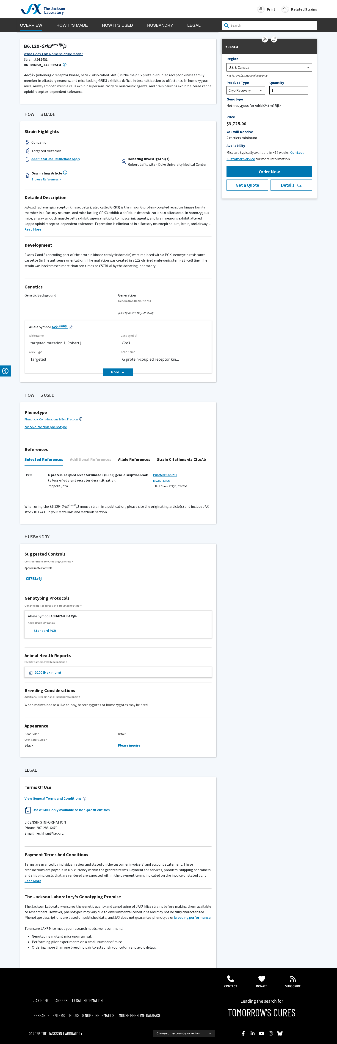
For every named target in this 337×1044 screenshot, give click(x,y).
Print (271, 9)
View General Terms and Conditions (53, 798)
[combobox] (184, 1033)
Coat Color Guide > (36, 739)
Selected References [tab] (44, 459)
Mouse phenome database (140, 1015)
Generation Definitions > (135, 301)
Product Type (238, 82)
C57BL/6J (34, 578)
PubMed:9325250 (165, 475)
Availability (236, 145)
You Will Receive (240, 131)
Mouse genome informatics (91, 1015)
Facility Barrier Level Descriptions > (46, 662)
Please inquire (129, 745)
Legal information (87, 1000)
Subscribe (293, 986)
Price (231, 116)
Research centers (49, 1015)
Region (232, 58)
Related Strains (304, 9)
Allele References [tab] (134, 459)
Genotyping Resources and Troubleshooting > (53, 605)
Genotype (235, 99)
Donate (262, 986)
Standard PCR (45, 630)
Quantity (276, 82)
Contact (230, 986)
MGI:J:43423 (161, 481)
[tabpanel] (118, 482)
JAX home (41, 1000)
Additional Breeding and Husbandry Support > (53, 697)
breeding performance (192, 917)
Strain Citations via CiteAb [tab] (181, 459)
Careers (60, 1000)
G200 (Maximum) (47, 672)
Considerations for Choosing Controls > (49, 561)
